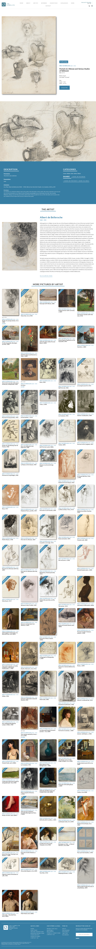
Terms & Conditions (54, 933)
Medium (68, 173)
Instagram (66, 930)
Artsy (64, 928)
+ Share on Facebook (78, 176)
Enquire (64, 87)
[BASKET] (92, 6)
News (72, 3)
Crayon (64, 173)
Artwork (44, 3)
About (28, 3)
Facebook (65, 934)
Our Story (34, 930)
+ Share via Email (83, 180)
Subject (75, 173)
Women (79, 173)
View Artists (35, 934)
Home (21, 3)
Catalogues (64, 3)
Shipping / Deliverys (50, 931)
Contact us (34, 938)
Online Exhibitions (37, 931)
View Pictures (35, 936)
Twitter (65, 933)
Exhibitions (54, 3)
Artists (35, 3)
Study (72, 173)
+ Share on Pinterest (70, 180)
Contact (48, 5)
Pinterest (65, 931)
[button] (89, 6)
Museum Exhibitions (37, 933)
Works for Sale (52, 928)
